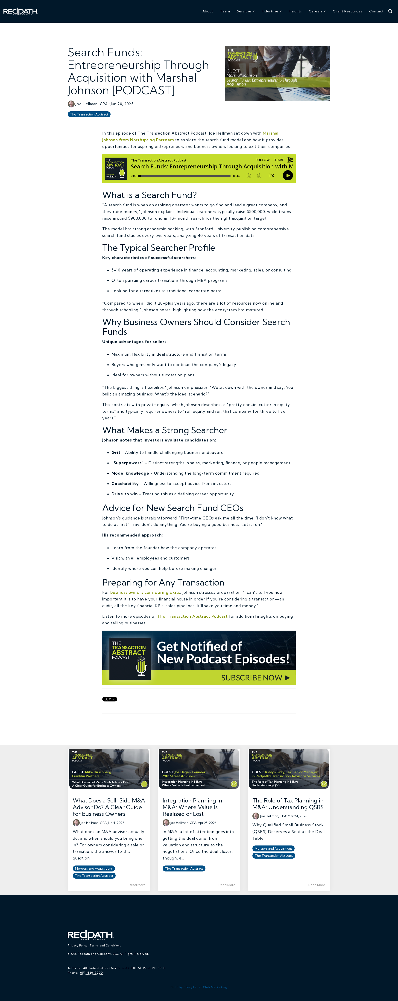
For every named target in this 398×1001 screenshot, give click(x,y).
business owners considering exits (145, 592)
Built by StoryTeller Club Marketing (199, 987)
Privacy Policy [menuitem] (78, 945)
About (207, 11)
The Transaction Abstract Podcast (192, 616)
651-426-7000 (91, 972)
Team (225, 11)
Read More (137, 885)
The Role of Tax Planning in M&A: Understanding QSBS (288, 804)
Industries (270, 11)
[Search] (390, 11)
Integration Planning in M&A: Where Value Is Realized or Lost (192, 807)
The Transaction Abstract (89, 114)
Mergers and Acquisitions (94, 868)
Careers (316, 11)
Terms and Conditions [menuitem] (105, 945)
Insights (295, 11)
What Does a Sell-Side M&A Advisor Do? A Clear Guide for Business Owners (109, 807)
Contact (376, 11)
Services (244, 11)
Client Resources (347, 11)
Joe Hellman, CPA (92, 104)
